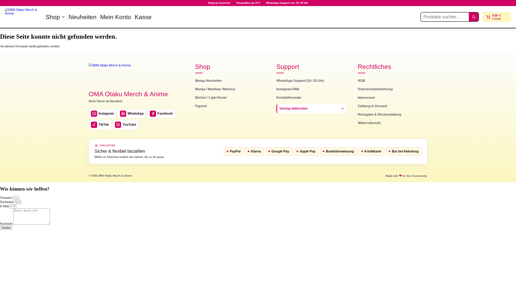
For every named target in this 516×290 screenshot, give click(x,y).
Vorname (6, 197)
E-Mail (5, 206)
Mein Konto (115, 17)
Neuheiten (83, 17)
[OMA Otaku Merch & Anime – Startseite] (110, 74)
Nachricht (6, 223)
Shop (53, 17)
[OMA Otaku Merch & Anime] (22, 17)
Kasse (143, 17)
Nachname (7, 202)
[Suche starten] (474, 16)
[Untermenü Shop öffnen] (63, 17)
